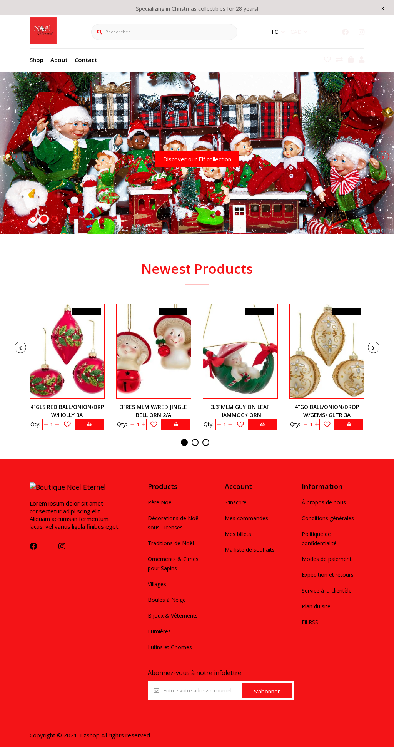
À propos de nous (324, 502)
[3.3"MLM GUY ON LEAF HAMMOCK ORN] (240, 351)
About (59, 60)
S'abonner (267, 691)
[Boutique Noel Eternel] (43, 41)
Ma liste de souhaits (250, 549)
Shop (36, 60)
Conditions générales (328, 518)
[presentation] (11, 156)
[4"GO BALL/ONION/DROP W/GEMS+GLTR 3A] (326, 351)
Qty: (35, 424)
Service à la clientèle (327, 590)
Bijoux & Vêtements (173, 615)
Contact (86, 60)
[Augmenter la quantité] (57, 424)
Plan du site (316, 606)
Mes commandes (246, 518)
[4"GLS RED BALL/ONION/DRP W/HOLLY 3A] (67, 351)
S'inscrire (236, 502)
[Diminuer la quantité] (45, 424)
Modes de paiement (327, 559)
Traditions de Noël (171, 543)
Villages (157, 584)
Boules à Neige (167, 599)
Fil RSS (310, 622)
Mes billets (238, 534)
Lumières (159, 631)
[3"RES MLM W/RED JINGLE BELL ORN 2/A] (153, 351)
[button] (33, 219)
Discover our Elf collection (197, 159)
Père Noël (160, 502)
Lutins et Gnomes (170, 647)
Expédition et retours (328, 574)
